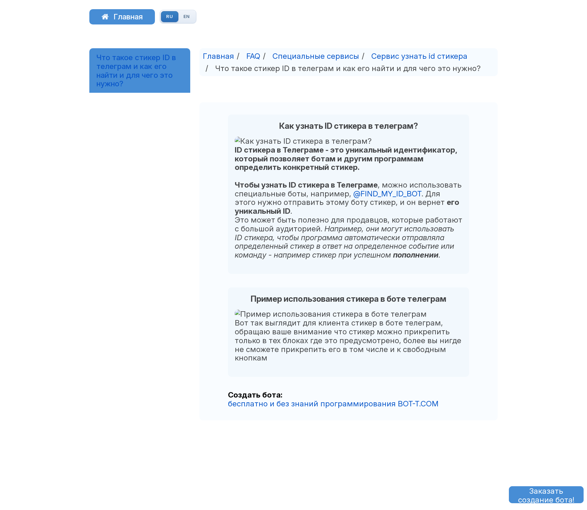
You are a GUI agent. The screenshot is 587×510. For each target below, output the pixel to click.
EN (186, 16)
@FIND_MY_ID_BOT (387, 193)
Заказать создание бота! (546, 494)
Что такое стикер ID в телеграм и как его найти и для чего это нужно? (136, 70)
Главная (128, 16)
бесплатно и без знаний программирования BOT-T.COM (333, 403)
